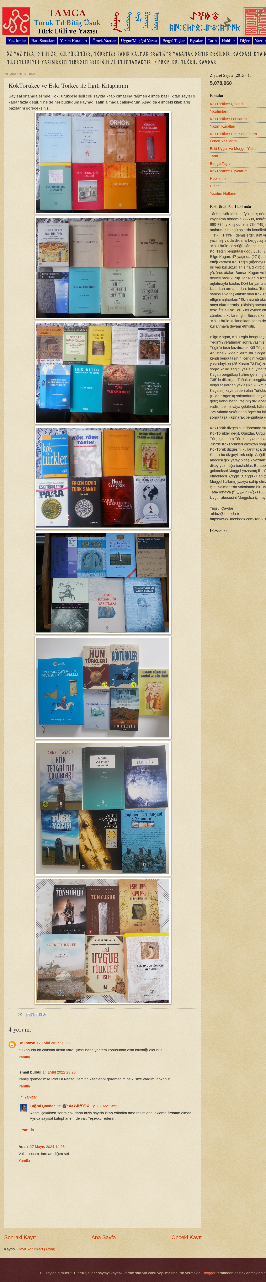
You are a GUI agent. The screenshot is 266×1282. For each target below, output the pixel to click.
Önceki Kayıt (186, 1237)
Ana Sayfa (103, 1237)
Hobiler (228, 40)
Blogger (209, 1273)
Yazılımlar (17, 40)
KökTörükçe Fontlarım (228, 119)
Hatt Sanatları (43, 40)
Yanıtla (24, 1057)
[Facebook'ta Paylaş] (40, 1015)
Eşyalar (196, 40)
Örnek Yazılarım (223, 141)
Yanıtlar (30, 1097)
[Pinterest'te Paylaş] (44, 1015)
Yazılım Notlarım (223, 193)
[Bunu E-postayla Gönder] (28, 1015)
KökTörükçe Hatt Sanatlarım (233, 134)
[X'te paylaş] (36, 1015)
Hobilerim (218, 178)
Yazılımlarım (220, 111)
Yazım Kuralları (73, 40)
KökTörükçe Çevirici (226, 104)
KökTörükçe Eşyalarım (229, 171)
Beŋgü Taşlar (174, 40)
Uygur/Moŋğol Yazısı (139, 40)
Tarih (212, 40)
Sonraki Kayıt (20, 1237)
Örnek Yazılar (104, 40)
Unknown (26, 1043)
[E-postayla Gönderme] (19, 1014)
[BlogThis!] (32, 1015)
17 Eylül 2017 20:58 (53, 1043)
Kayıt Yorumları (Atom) (36, 1249)
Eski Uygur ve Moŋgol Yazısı (233, 148)
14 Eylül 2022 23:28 (59, 1072)
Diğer (214, 186)
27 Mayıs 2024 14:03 (47, 1146)
